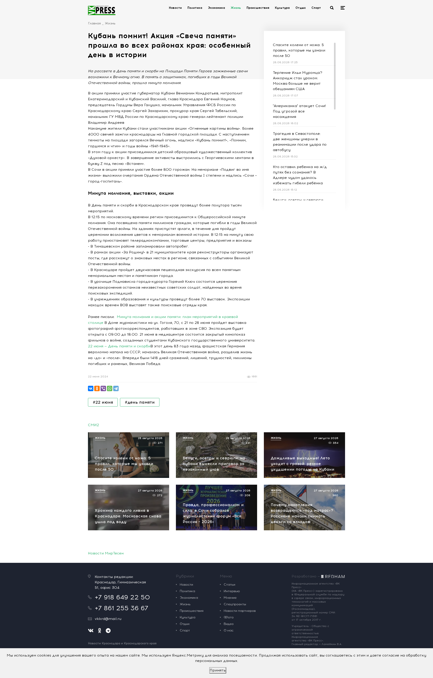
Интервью (232, 591)
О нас (228, 630)
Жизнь (236, 7)
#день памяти (140, 402)
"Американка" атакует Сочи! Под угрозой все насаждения (299, 111)
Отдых (300, 7)
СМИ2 (93, 425)
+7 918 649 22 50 (122, 597)
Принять (218, 670)
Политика (194, 7)
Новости (175, 7)
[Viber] (103, 388)
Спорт (316, 7)
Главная (94, 23)
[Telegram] (116, 388)
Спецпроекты (235, 604)
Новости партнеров (240, 611)
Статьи (229, 585)
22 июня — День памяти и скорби (119, 346)
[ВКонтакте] (90, 388)
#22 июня (103, 402)
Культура (282, 7)
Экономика (216, 7)
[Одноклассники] (97, 388)
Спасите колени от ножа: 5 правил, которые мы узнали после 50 (299, 50)
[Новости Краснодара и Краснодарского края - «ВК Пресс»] (101, 10)
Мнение (230, 598)
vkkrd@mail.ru (108, 619)
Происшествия (257, 7)
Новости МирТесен (106, 553)
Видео (229, 624)
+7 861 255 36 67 (121, 608)
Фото (229, 617)
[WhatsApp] (109, 388)
